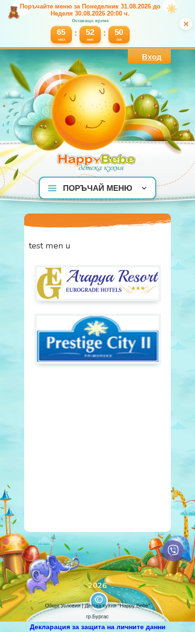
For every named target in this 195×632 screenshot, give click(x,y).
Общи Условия (62, 605)
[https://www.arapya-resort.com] (98, 299)
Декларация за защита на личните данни (98, 627)
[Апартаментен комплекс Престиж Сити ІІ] (98, 362)
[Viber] (173, 550)
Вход (151, 57)
